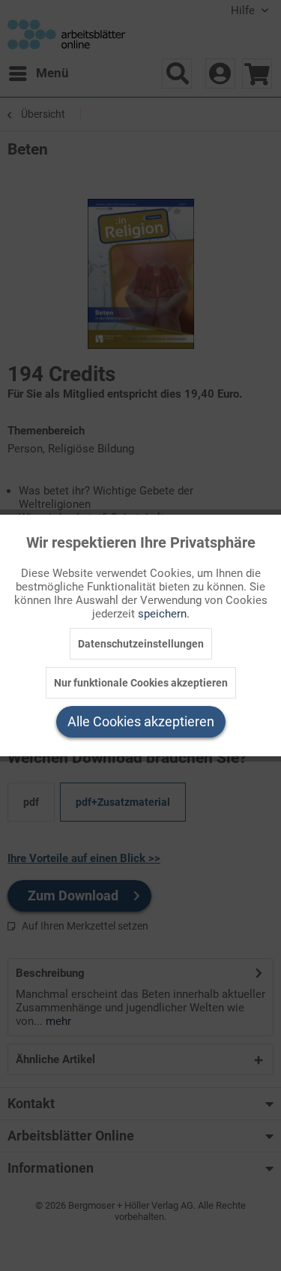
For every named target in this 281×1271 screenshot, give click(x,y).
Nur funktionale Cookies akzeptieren (141, 683)
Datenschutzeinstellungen (141, 644)
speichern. (164, 613)
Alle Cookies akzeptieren (140, 721)
